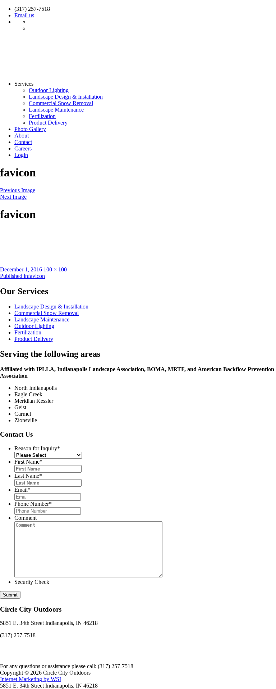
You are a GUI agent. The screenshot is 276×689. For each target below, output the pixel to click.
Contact (23, 142)
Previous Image (17, 190)
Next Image (13, 197)
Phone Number (33, 504)
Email (22, 490)
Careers (23, 148)
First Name (28, 462)
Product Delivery (48, 123)
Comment (25, 518)
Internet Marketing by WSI (30, 679)
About (21, 135)
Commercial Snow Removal (61, 103)
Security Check (31, 582)
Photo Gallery (30, 129)
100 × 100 (55, 269)
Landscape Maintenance (56, 110)
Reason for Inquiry (37, 448)
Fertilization (42, 116)
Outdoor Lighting (49, 90)
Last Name (28, 476)
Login (21, 155)
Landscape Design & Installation (66, 97)
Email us (24, 15)
